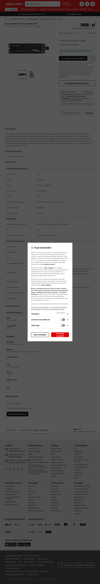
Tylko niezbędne (39, 335)
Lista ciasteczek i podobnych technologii (53, 309)
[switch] (62, 319)
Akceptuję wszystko (60, 334)
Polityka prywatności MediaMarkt (40, 307)
